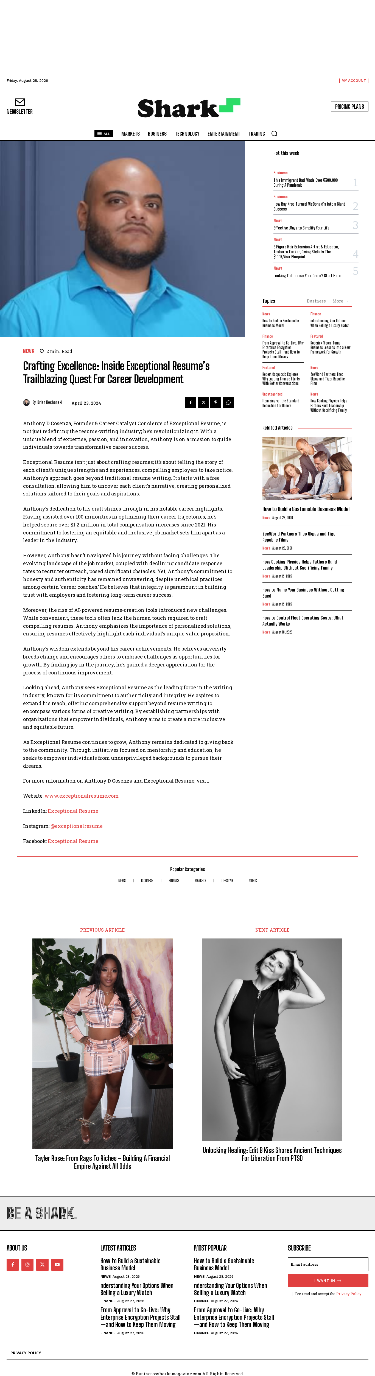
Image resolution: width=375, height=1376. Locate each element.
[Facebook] (190, 402)
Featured (316, 336)
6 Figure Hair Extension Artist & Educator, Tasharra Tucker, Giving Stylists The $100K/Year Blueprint (306, 251)
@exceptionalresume (77, 826)
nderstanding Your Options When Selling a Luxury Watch (329, 323)
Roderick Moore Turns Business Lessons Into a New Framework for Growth (330, 348)
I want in (324, 1281)
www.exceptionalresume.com (81, 795)
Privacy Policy (348, 1293)
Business (280, 173)
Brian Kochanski (49, 402)
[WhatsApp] (228, 402)
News (28, 351)
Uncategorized (272, 394)
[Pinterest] (215, 402)
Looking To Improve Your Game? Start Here (307, 275)
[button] (274, 133)
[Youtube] (57, 1265)
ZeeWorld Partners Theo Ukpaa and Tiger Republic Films (327, 379)
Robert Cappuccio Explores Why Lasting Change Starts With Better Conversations (281, 379)
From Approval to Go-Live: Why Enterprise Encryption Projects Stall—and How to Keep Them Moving (283, 350)
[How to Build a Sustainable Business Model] (307, 468)
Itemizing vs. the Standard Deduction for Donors (280, 403)
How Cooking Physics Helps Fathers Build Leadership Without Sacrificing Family (328, 406)
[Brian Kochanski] (28, 402)
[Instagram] (27, 1265)
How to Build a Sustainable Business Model (280, 323)
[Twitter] (203, 402)
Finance (315, 314)
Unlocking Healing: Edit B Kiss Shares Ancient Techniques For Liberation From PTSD (272, 1154)
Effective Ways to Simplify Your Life (301, 227)
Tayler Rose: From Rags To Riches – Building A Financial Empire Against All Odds (102, 1162)
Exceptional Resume (73, 811)
